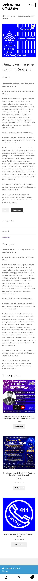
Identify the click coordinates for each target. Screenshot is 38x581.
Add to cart (17, 210)
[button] (32, 27)
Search (19, 577)
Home (6, 16)
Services (12, 16)
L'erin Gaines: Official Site (11, 7)
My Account (6, 577)
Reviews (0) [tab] (6, 237)
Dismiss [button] (5, 571)
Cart (29, 575)
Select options (19, 545)
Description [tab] (6, 231)
